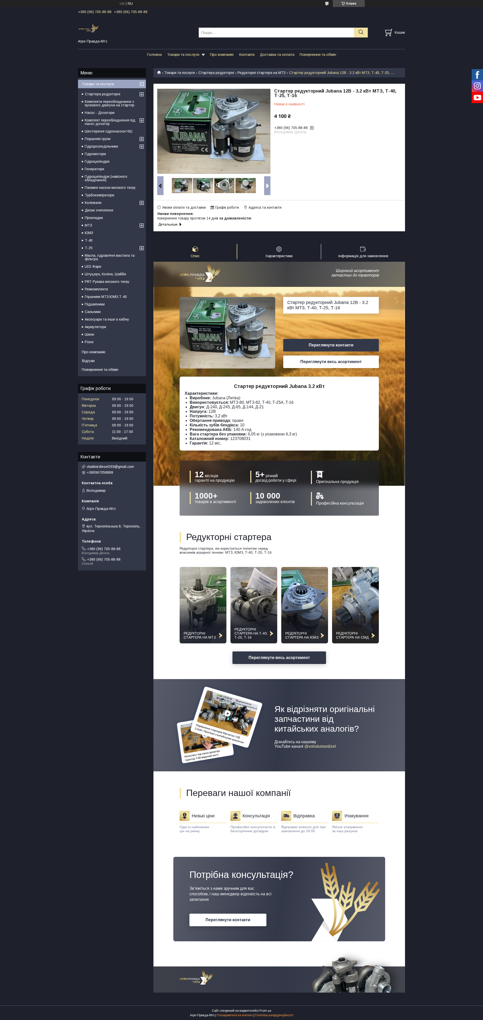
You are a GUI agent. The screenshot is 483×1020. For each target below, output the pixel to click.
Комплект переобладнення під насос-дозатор (110, 122)
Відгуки (88, 361)
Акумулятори (95, 327)
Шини (89, 334)
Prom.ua (265, 1010)
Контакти (247, 54)
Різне (89, 342)
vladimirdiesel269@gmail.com (110, 467)
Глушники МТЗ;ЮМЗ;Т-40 (106, 297)
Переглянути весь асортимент (331, 362)
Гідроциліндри (97, 161)
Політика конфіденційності (274, 1015)
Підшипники (95, 304)
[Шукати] (361, 32)
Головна (154, 54)
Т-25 (89, 248)
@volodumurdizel (320, 746)
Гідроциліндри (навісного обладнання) (106, 178)
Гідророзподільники (101, 146)
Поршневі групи (97, 139)
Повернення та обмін (318, 54)
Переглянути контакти (331, 345)
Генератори (94, 169)
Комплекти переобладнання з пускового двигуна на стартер (109, 103)
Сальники (93, 312)
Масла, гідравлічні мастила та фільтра (110, 257)
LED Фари (93, 266)
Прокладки (94, 218)
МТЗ (88, 225)
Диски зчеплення (99, 210)
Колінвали (93, 203)
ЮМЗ (89, 233)
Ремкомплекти (96, 289)
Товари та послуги (183, 54)
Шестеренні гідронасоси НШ (108, 131)
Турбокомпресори (99, 195)
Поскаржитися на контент (235, 1015)
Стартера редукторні (216, 73)
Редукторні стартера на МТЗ (261, 73)
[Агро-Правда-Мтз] (135, 27)
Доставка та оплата (277, 54)
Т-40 (89, 240)
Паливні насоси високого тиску (110, 188)
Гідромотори (95, 154)
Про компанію (222, 54)
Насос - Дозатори (99, 113)
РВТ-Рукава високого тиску (107, 282)
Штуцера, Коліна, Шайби (105, 274)
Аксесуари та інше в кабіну (107, 319)
